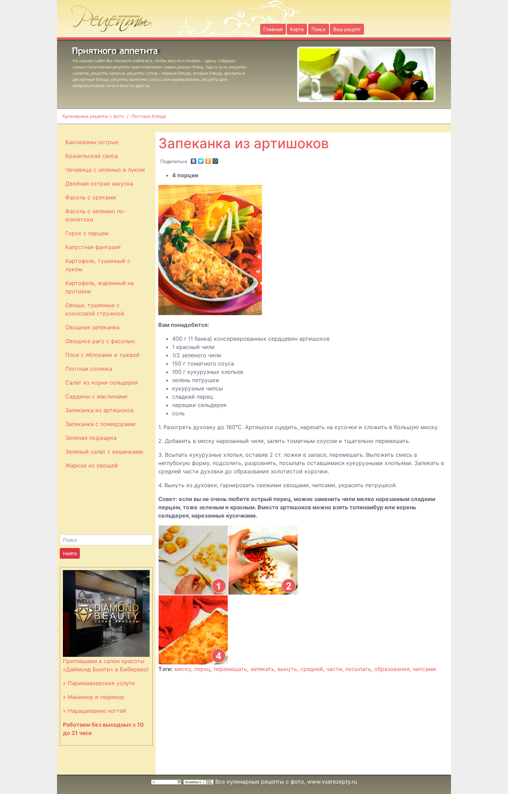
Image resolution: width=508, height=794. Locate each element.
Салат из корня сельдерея (101, 382)
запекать (262, 668)
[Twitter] (201, 159)
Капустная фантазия (93, 247)
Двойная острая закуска (99, 183)
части (334, 668)
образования (392, 668)
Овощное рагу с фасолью (100, 341)
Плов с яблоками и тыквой (102, 354)
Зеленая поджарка (90, 437)
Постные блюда (148, 116)
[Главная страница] (107, 16)
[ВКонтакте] (193, 159)
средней (311, 668)
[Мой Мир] (215, 159)
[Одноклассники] (208, 159)
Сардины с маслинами (96, 396)
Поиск (318, 29)
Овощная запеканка (92, 327)
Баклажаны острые (92, 142)
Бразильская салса (91, 155)
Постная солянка (88, 368)
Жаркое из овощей (91, 465)
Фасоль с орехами (90, 197)
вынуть (287, 668)
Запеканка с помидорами (100, 423)
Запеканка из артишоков (99, 410)
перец (202, 668)
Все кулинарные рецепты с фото (259, 781)
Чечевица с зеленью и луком (105, 169)
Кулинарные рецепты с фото (93, 116)
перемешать (230, 668)
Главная (273, 29)
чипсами (424, 668)
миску (183, 668)
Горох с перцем (87, 233)
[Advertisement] (325, 127)
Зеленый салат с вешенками (104, 451)
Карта (297, 29)
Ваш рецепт (347, 29)
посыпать (358, 668)
